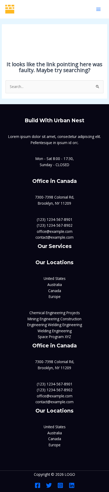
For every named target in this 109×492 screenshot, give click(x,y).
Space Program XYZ (54, 336)
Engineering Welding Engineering (54, 324)
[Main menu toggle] (98, 9)
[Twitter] (49, 485)
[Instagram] (60, 485)
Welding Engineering (55, 330)
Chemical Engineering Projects (54, 312)
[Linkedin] (72, 485)
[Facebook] (37, 485)
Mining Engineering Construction (54, 318)
